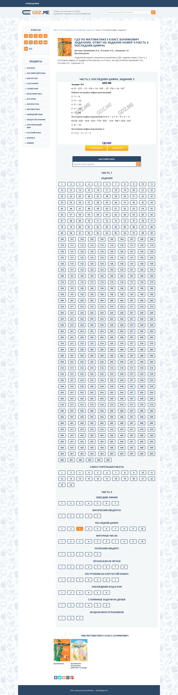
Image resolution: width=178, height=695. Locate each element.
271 (72, 343)
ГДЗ (55, 30)
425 (111, 435)
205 (111, 300)
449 (151, 447)
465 (108, 460)
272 (82, 343)
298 (141, 355)
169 (151, 276)
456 (121, 453)
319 (151, 368)
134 (101, 257)
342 (82, 386)
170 (62, 282)
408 (141, 423)
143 (91, 263)
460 (62, 460)
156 (121, 269)
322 (82, 374)
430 (62, 441)
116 (121, 245)
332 (82, 380)
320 (62, 374)
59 (89, 214)
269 (151, 337)
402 (82, 423)
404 (101, 423)
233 (91, 319)
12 (62, 190)
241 (72, 325)
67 (62, 220)
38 (98, 202)
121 (72, 251)
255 (111, 331)
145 (111, 263)
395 (111, 417)
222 (82, 312)
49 (98, 208)
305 (111, 361)
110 (62, 245)
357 (131, 392)
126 (121, 251)
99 (151, 233)
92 (89, 233)
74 (125, 220)
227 (131, 312)
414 (101, 429)
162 (82, 276)
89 (62, 233)
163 (91, 276)
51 (116, 208)
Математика (33, 109)
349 (151, 386)
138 (141, 257)
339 (151, 380)
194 (101, 294)
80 (80, 227)
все (30, 48)
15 (89, 190)
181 (72, 288)
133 (91, 257)
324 (101, 374)
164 (101, 276)
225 (111, 312)
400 (62, 423)
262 (82, 337)
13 (71, 190)
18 (116, 190)
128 (141, 251)
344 (101, 386)
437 (131, 441)
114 (101, 245)
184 (101, 288)
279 (151, 343)
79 (71, 227)
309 (151, 361)
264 (101, 337)
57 (71, 214)
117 (131, 245)
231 (72, 319)
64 (134, 214)
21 (143, 190)
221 (72, 312)
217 (131, 306)
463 (89, 460)
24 (71, 196)
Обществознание (36, 119)
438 (141, 441)
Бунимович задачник (85, 30)
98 (143, 233)
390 (62, 417)
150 (62, 269)
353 (91, 392)
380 (62, 411)
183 (91, 288)
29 (116, 196)
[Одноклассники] (63, 677)
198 (141, 294)
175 (111, 282)
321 (72, 374)
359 (151, 392)
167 (131, 276)
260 (62, 337)
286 (121, 349)
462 (80, 460)
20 (134, 190)
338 (141, 380)
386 (121, 411)
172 (82, 282)
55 (151, 208)
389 (151, 411)
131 (72, 257)
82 (98, 227)
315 (111, 368)
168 (141, 276)
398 (141, 417)
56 (62, 214)
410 (62, 429)
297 (131, 355)
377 (131, 404)
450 (62, 453)
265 (111, 337)
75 (134, 220)
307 (131, 361)
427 (131, 435)
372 (82, 404)
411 (72, 429)
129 (151, 251)
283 (91, 349)
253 (91, 331)
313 (91, 368)
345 (111, 386)
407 (131, 423)
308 (141, 361)
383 (91, 411)
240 (62, 325)
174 (101, 282)
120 (62, 251)
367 (131, 398)
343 (91, 386)
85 (125, 227)
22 (151, 190)
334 (101, 380)
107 (131, 239)
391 (72, 417)
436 (121, 441)
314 (101, 368)
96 (125, 233)
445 (111, 447)
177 (131, 282)
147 (131, 263)
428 (141, 435)
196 (121, 294)
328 (141, 374)
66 (151, 214)
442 (82, 447)
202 (82, 300)
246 (121, 325)
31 (134, 196)
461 (71, 460)
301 (72, 361)
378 (141, 404)
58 (80, 214)
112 (82, 245)
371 (72, 404)
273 (91, 343)
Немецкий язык (35, 114)
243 (91, 325)
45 (62, 208)
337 (131, 380)
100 (62, 239)
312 (82, 368)
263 (91, 337)
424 (101, 435)
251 (72, 331)
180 (62, 288)
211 (72, 306)
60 (98, 214)
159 (151, 269)
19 (125, 190)
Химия (30, 143)
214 (101, 306)
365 (111, 398)
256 (121, 331)
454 (101, 453)
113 (91, 245)
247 (131, 325)
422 (82, 435)
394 (101, 417)
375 (111, 404)
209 (151, 300)
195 (111, 294)
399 (151, 417)
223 (91, 312)
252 (82, 331)
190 (62, 294)
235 (111, 319)
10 (45, 42)
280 (62, 349)
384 (101, 411)
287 (131, 349)
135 (111, 257)
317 (131, 368)
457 (131, 453)
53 (134, 208)
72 (107, 220)
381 (72, 411)
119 (151, 245)
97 (134, 233)
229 (151, 312)
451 (72, 453)
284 (101, 349)
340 (62, 386)
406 (121, 423)
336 (121, 380)
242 (82, 325)
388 (141, 411)
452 (82, 453)
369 (151, 398)
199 (151, 294)
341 (72, 386)
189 (151, 288)
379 (151, 404)
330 (62, 380)
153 (91, 269)
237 (131, 319)
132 (82, 257)
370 (62, 404)
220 (62, 312)
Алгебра (31, 68)
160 (62, 276)
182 (82, 288)
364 (101, 398)
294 (101, 355)
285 (111, 349)
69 (80, 220)
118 (141, 245)
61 (107, 214)
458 (141, 453)
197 (131, 294)
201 (72, 300)
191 (72, 294)
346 (121, 386)
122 (82, 251)
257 (131, 331)
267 (131, 337)
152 (82, 269)
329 (151, 374)
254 (101, 331)
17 (107, 190)
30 (125, 196)
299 (151, 355)
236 (121, 319)
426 (121, 435)
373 (91, 404)
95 (116, 233)
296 (121, 355)
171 (72, 282)
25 (80, 196)
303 (91, 361)
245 (111, 325)
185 (111, 288)
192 (82, 294)
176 (121, 282)
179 (151, 282)
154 (101, 269)
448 (141, 447)
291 (72, 355)
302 (82, 361)
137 (131, 257)
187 (131, 288)
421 (72, 435)
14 (80, 190)
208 (141, 300)
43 (143, 202)
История (31, 99)
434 (101, 441)
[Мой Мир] (68, 677)
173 (91, 282)
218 (141, 306)
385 (111, 411)
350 (62, 392)
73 (116, 220)
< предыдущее (96, 148)
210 (62, 306)
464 (98, 460)
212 (82, 306)
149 (151, 263)
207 (131, 300)
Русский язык (34, 132)
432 (82, 441)
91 (80, 233)
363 (91, 398)
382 (82, 411)
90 (71, 233)
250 (62, 331)
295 (111, 355)
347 (131, 386)
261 (72, 337)
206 (121, 300)
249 (151, 325)
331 (72, 380)
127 (131, 251)
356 (121, 392)
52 (125, 208)
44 (151, 202)
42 (134, 202)
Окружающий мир (34, 126)
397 (131, 417)
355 (111, 392)
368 (141, 398)
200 (62, 300)
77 (151, 220)
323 (91, 374)
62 (116, 214)
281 (72, 349)
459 (151, 453)
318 (141, 368)
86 (134, 227)
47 (80, 208)
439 (151, 441)
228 (141, 312)
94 (107, 233)
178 (141, 282)
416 (121, 429)
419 (151, 429)
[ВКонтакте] (55, 677)
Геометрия (32, 88)
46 (71, 208)
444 (101, 447)
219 (151, 306)
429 (151, 435)
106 (121, 239)
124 (101, 251)
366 (121, 398)
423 (91, 435)
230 (62, 319)
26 (89, 196)
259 (151, 331)
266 (121, 337)
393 (91, 417)
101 (72, 239)
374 (101, 404)
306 (121, 361)
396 (121, 417)
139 (151, 257)
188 (141, 288)
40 (116, 202)
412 (82, 429)
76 (143, 220)
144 (101, 263)
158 (141, 269)
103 (91, 239)
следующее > (118, 148)
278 (141, 343)
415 (111, 429)
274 (101, 343)
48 (89, 208)
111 (72, 245)
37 (89, 202)
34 (62, 202)
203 (91, 300)
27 (98, 196)
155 (111, 269)
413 (91, 429)
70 (89, 220)
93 (98, 233)
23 (62, 196)
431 (72, 441)
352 (82, 392)
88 (151, 227)
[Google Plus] (72, 677)
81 (89, 227)
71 (98, 220)
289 (151, 349)
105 (111, 239)
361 (72, 398)
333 (91, 380)
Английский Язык (36, 73)
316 (121, 368)
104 (101, 239)
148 (141, 263)
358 (141, 392)
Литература (33, 104)
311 (72, 368)
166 (121, 276)
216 (121, 306)
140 (62, 263)
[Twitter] (59, 677)
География (32, 83)
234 (101, 319)
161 (72, 276)
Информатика (34, 94)
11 (26, 48)
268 (141, 337)
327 (131, 374)
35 (71, 202)
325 (111, 374)
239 (151, 319)
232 (82, 319)
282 (82, 349)
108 (141, 239)
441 (72, 447)
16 (98, 190)
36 (80, 202)
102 (82, 239)
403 (91, 423)
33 (151, 196)
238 (141, 319)
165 (111, 276)
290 (62, 355)
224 (101, 312)
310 (62, 368)
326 (121, 374)
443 (91, 447)
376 (121, 404)
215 (111, 306)
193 (91, 294)
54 (143, 208)
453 (91, 453)
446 (121, 447)
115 (111, 245)
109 (151, 239)
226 (121, 312)
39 (107, 202)
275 (111, 343)
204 (101, 300)
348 (141, 386)
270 (62, 343)
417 (131, 429)
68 (71, 220)
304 (101, 361)
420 (62, 435)
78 (62, 227)
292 (82, 355)
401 (72, 423)
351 (72, 392)
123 (91, 251)
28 (107, 196)
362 (82, 398)
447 (131, 447)
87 (143, 227)
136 (121, 257)
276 (121, 343)
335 (111, 380)
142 (82, 263)
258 (141, 331)
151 (72, 269)
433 (91, 441)
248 (141, 325)
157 (131, 269)
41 (125, 202)
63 (125, 214)
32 (143, 196)
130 (62, 257)
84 (116, 227)
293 (91, 355)
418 (141, 429)
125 (111, 251)
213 (91, 306)
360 (62, 398)
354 (101, 392)
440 (62, 447)
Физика (31, 138)
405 (111, 423)
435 (111, 441)
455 (111, 453)
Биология (32, 78)
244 (101, 325)
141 (72, 263)
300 (62, 361)
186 (121, 288)
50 (107, 208)
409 (151, 423)
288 (141, 349)
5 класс (61, 30)
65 (143, 214)
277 (131, 343)
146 (121, 263)
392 (82, 417)
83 (107, 227)
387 (131, 411)
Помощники (32, 3)
